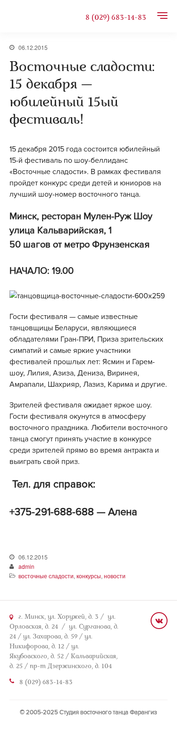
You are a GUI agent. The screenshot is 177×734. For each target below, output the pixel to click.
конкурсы (88, 576)
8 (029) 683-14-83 (115, 18)
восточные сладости (46, 576)
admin (26, 566)
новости (115, 576)
